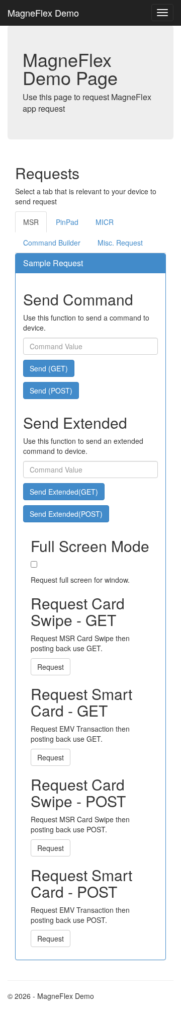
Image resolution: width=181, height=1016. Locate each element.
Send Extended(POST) (66, 514)
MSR (31, 222)
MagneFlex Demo (43, 12)
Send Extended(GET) (64, 492)
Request (50, 667)
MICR (105, 222)
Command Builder (51, 243)
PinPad (67, 222)
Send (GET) (49, 368)
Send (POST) (51, 390)
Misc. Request (120, 243)
